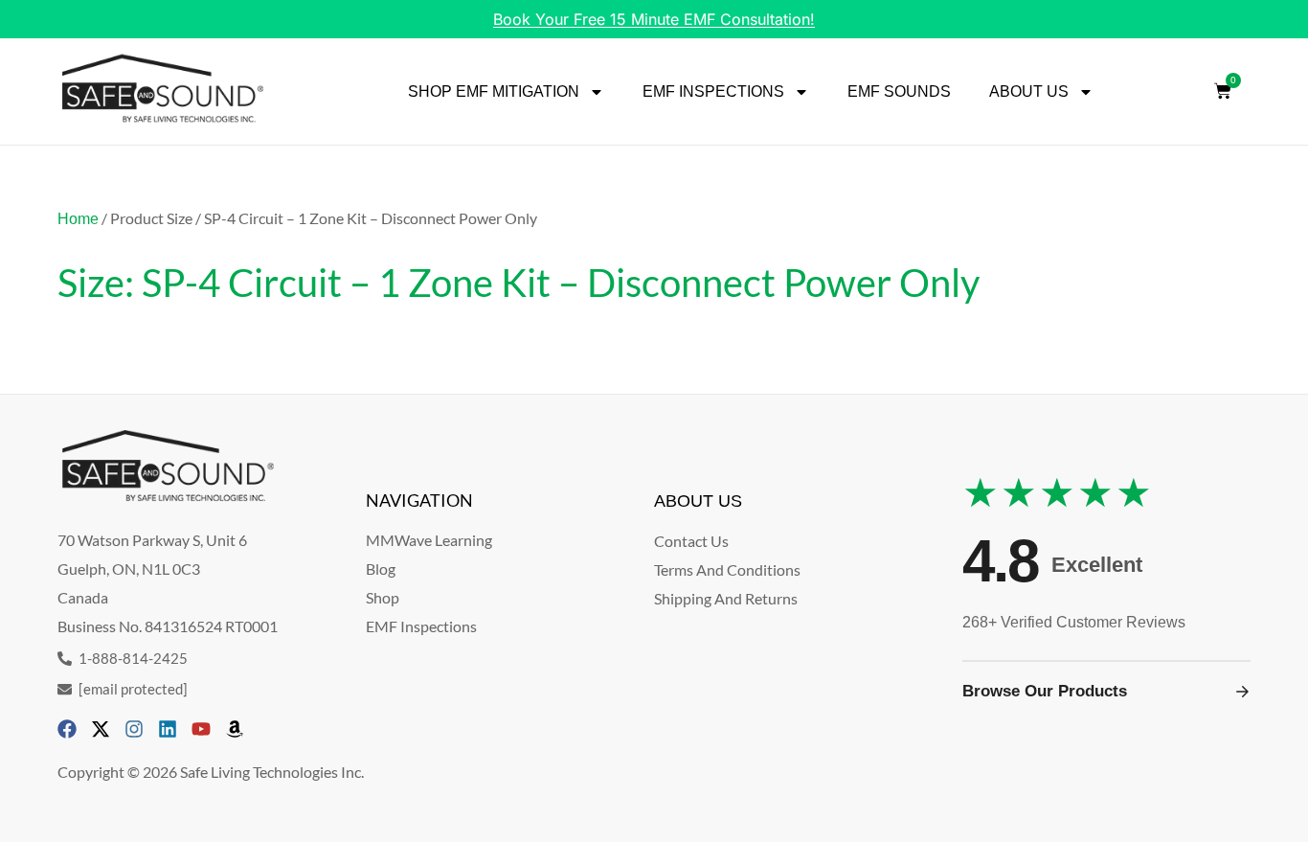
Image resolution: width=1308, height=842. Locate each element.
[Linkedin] (167, 729)
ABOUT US (1029, 91)
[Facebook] (67, 729)
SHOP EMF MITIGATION (493, 91)
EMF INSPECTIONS (713, 91)
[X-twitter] (100, 729)
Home (78, 219)
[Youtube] (201, 729)
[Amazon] (234, 729)
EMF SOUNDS (899, 91)
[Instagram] (134, 729)
